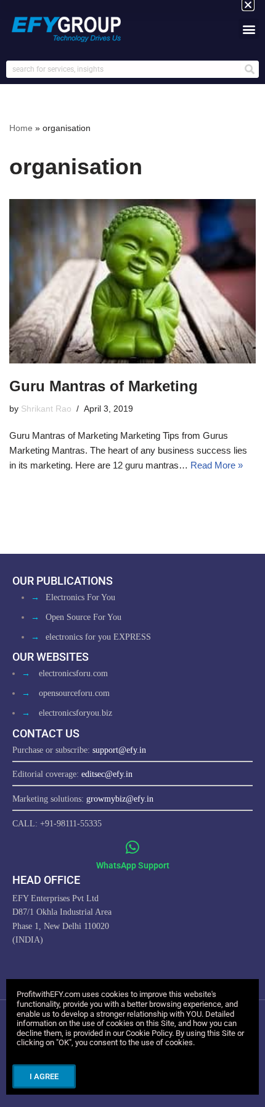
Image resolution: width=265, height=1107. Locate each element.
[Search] (249, 69)
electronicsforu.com (73, 673)
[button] (248, 29)
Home (21, 128)
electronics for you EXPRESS (98, 637)
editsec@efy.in (106, 774)
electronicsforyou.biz (75, 713)
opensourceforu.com (74, 693)
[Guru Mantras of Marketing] (132, 281)
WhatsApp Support (132, 865)
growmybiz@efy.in (119, 799)
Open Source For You (83, 617)
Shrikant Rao (46, 409)
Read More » (216, 465)
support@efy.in (119, 750)
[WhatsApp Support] (133, 847)
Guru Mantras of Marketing (103, 386)
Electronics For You (80, 597)
